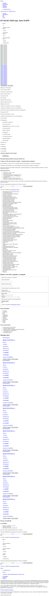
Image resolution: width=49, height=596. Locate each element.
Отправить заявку (5, 301)
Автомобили (5, 4)
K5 (3, 16)
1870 (4, 17)
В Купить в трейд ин (7, 359)
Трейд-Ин (5, 6)
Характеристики (4, 85)
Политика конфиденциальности (7, 589)
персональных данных (14, 189)
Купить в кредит (13, 153)
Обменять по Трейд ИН (5, 153)
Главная (4, 3)
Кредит (4, 5)
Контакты (5, 7)
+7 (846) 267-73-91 (11, 11)
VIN (10, 85)
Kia (3, 15)
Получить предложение (28, 186)
